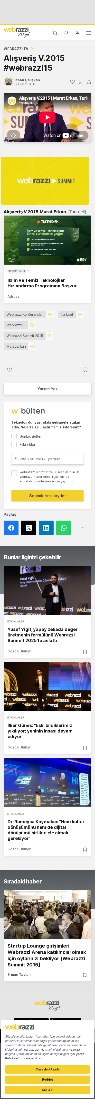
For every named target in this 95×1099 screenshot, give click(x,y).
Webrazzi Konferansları (25, 314)
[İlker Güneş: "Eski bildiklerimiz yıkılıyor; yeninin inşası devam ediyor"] (47, 686)
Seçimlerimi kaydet (47, 495)
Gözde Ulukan (19, 651)
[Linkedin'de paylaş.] (47, 528)
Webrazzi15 (16, 325)
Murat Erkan (16, 346)
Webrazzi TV (16, 49)
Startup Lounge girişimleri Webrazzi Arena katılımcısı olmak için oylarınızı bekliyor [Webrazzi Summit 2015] (47, 955)
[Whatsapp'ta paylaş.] (65, 528)
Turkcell (67, 314)
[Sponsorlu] (47, 240)
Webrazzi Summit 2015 (25, 336)
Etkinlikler (15, 621)
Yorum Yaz (47, 388)
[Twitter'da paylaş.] (30, 528)
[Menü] (88, 33)
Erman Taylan (19, 974)
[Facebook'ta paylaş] (12, 528)
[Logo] (17, 32)
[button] (45, 181)
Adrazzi (14, 296)
